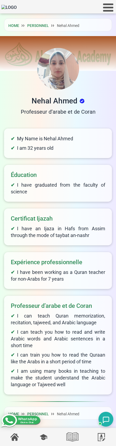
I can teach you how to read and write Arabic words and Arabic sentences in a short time (58, 338)
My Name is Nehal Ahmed (45, 138)
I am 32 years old (35, 148)
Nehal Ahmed (54, 100)
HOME (13, 25)
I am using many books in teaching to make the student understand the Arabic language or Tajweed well (58, 377)
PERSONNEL (38, 25)
